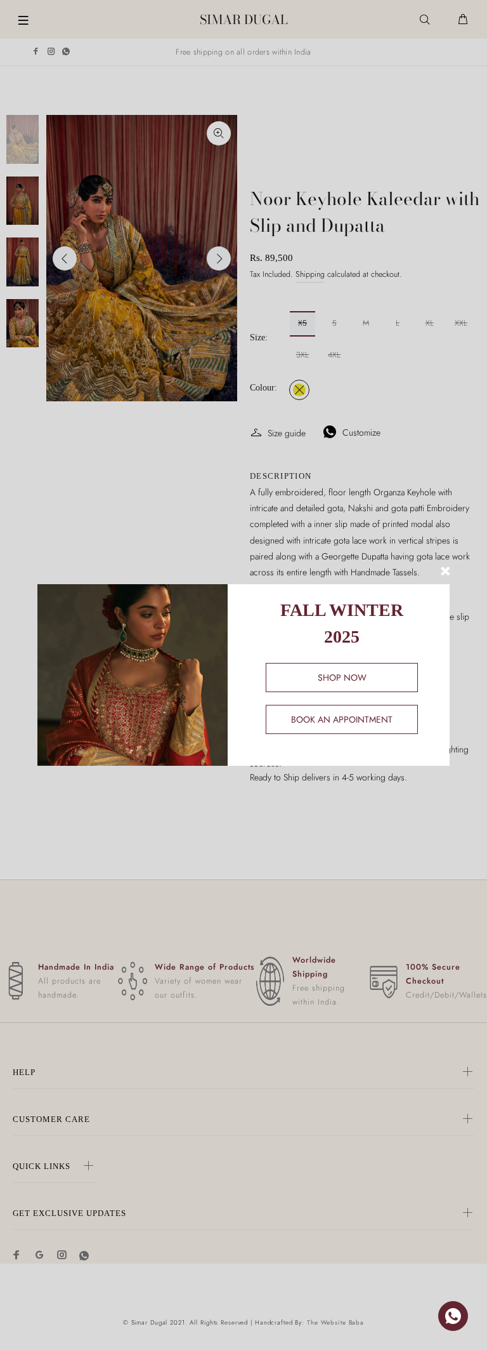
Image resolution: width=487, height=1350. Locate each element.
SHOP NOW (342, 677)
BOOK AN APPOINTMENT (342, 719)
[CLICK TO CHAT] (453, 1316)
